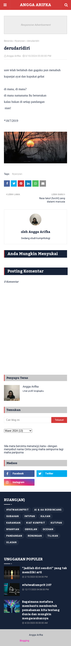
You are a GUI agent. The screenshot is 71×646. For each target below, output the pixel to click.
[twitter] (51, 473)
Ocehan (48, 529)
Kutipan (56, 522)
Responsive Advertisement (35, 24)
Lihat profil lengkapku (33, 391)
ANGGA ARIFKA (35, 5)
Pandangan (14, 535)
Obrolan (31, 529)
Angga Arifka (14, 56)
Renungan (35, 535)
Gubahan (12, 516)
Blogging (24, 640)
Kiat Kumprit (35, 522)
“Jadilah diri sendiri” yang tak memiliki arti (44, 570)
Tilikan (53, 535)
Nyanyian (20, 41)
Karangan (13, 522)
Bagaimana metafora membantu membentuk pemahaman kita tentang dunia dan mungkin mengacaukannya (41, 610)
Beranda (8, 41)
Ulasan (11, 542)
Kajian (45, 516)
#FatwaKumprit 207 (36, 585)
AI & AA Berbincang (48, 509)
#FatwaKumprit (17, 509)
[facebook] (19, 473)
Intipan (29, 516)
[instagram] (19, 482)
